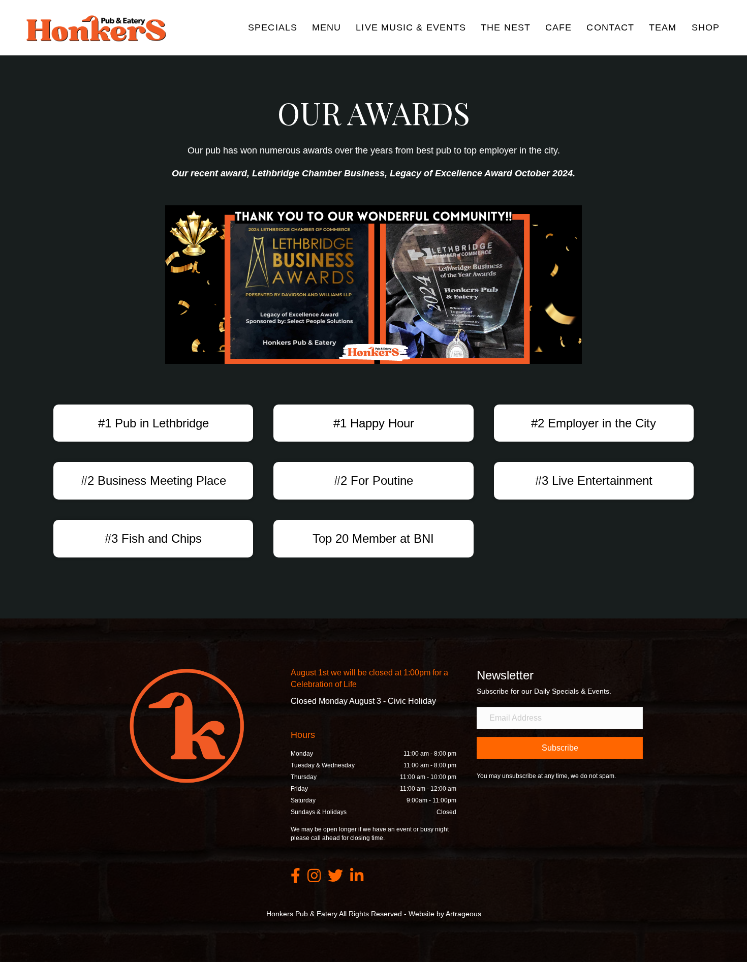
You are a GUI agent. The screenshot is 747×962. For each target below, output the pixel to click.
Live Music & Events (411, 27)
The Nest (506, 27)
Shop (706, 27)
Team (662, 27)
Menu (326, 27)
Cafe (558, 27)
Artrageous (463, 914)
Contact (610, 27)
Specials (272, 27)
